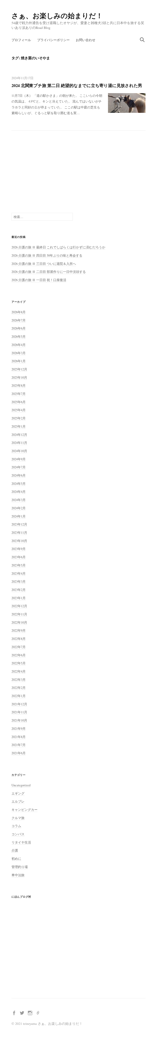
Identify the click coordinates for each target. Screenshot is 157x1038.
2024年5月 (18, 483)
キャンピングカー (24, 809)
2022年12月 (19, 606)
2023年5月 (18, 565)
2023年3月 (18, 581)
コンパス (18, 834)
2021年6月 (18, 753)
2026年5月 (18, 336)
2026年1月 (18, 361)
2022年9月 (18, 630)
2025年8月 (18, 385)
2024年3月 (18, 500)
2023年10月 (19, 541)
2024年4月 (18, 491)
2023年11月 (19, 532)
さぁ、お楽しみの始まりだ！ (57, 15)
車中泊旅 (18, 875)
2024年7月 (18, 467)
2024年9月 (18, 459)
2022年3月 (18, 679)
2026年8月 (18, 312)
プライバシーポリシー (53, 40)
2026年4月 (18, 344)
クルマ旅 (18, 818)
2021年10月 (19, 720)
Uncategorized (20, 785)
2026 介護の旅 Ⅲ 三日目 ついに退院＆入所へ (43, 263)
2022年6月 (18, 655)
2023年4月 (18, 573)
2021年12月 (19, 704)
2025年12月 (19, 369)
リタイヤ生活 (21, 842)
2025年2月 (18, 418)
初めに (16, 858)
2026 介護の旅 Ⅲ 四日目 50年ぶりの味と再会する (46, 255)
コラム (16, 826)
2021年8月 (18, 737)
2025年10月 (19, 377)
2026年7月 (18, 320)
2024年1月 (18, 516)
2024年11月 (19, 442)
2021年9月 (18, 728)
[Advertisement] (78, 171)
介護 (14, 850)
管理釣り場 (19, 867)
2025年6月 (18, 402)
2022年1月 (18, 696)
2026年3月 (18, 353)
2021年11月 (19, 712)
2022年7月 (18, 647)
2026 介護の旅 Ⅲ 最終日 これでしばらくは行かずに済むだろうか (58, 247)
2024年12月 (19, 434)
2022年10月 (19, 622)
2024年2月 (18, 508)
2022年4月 (18, 671)
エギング (18, 793)
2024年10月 (19, 451)
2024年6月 (18, 475)
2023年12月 (19, 524)
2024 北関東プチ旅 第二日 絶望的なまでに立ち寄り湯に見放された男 (76, 85)
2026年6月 (18, 328)
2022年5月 (18, 663)
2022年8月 (18, 638)
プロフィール (21, 40)
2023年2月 (18, 589)
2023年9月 (18, 549)
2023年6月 (18, 557)
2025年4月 (18, 410)
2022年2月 (18, 687)
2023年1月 (18, 598)
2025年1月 (18, 426)
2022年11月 (19, 614)
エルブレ (18, 801)
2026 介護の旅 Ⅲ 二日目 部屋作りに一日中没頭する (48, 271)
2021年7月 (18, 745)
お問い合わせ (85, 40)
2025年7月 (18, 393)
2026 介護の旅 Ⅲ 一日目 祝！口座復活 (38, 280)
